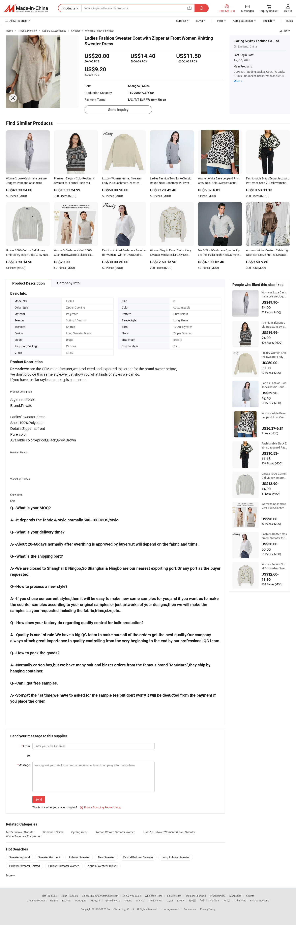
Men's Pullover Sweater (20, 832)
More (237, 81)
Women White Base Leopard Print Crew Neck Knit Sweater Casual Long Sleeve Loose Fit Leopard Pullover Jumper (274, 415)
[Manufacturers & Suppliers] (26, 8)
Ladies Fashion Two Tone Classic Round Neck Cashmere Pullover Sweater (274, 385)
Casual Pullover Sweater (138, 857)
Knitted (70, 327)
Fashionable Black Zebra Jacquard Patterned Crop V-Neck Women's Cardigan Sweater (274, 445)
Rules (289, 21)
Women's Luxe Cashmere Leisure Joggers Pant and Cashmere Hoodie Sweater (274, 294)
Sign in (288, 10)
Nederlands (155, 900)
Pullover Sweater (79, 857)
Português (81, 900)
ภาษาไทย (214, 900)
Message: (23, 765)
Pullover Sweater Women (63, 866)
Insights (249, 895)
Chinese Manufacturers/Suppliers (100, 895)
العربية (169, 900)
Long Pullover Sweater (176, 857)
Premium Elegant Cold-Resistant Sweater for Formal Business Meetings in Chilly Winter (274, 325)
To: (28, 755)
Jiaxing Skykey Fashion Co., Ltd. (257, 41)
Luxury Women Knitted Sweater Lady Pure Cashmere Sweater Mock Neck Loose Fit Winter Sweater (274, 355)
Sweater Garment (49, 857)
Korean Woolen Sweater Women (115, 832)
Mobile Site (235, 895)
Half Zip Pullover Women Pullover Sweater (169, 832)
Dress (69, 340)
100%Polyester (182, 327)
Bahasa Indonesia (259, 900)
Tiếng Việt (240, 900)
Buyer (199, 21)
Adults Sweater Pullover (102, 866)
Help (220, 21)
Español (66, 900)
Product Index (217, 895)
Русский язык (112, 900)
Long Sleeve (180, 320)
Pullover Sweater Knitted (24, 866)
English (54, 900)
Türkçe (226, 900)
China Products (69, 895)
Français (95, 900)
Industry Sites (174, 895)
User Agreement (170, 909)
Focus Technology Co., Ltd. (122, 909)
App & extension (243, 21)
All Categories (18, 21)
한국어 (180, 900)
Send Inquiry (118, 110)
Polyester (72, 314)
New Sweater (106, 857)
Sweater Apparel (19, 857)
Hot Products (49, 895)
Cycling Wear (79, 832)
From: (25, 746)
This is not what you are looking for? (54, 807)
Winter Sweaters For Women (23, 836)
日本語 (192, 900)
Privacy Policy (207, 909)
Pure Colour (180, 314)
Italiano (128, 900)
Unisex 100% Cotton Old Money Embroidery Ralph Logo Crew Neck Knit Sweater (274, 476)
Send (39, 799)
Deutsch (140, 900)
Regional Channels (195, 895)
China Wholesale (131, 895)
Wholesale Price (153, 895)
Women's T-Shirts (52, 832)
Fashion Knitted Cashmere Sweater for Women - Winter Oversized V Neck (274, 536)
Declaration (189, 909)
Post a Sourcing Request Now (100, 807)
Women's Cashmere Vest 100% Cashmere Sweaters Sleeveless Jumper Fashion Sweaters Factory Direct (274, 506)
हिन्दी (202, 900)
